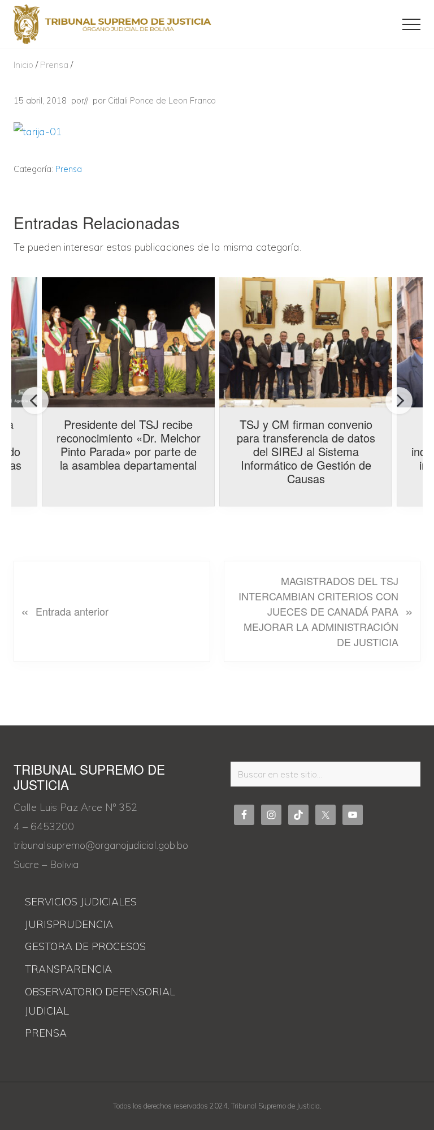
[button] (411, 24)
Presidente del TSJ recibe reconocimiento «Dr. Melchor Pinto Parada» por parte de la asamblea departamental (129, 444)
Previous (35, 400)
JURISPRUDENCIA (69, 924)
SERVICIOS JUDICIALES (81, 901)
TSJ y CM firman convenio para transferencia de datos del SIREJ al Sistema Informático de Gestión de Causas (306, 451)
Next (399, 400)
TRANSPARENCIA (68, 969)
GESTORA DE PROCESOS (85, 946)
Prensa (68, 169)
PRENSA (46, 1032)
